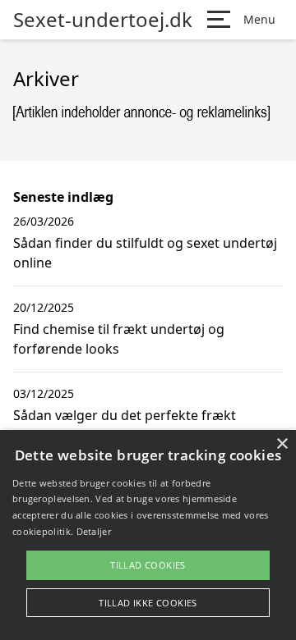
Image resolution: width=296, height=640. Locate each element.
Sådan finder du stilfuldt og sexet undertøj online (145, 253)
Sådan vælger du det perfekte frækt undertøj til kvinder (124, 425)
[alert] (148, 535)
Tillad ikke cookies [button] (148, 603)
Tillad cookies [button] (148, 565)
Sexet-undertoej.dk (102, 20)
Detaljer (93, 531)
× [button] (281, 444)
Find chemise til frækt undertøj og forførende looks (118, 339)
